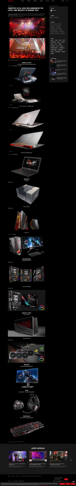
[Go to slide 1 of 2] (37, 470)
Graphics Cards (58, 27)
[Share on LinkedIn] (56, 17)
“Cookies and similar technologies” (43, 484)
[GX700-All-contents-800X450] (25, 103)
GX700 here (20, 65)
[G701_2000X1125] (27, 128)
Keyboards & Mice (61, 31)
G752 (17, 107)
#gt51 (64, 40)
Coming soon (62, 33)
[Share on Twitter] (53, 17)
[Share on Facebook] (51, 17)
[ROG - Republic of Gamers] (11, 1)
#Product (63, 51)
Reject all (68, 483)
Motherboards (53, 27)
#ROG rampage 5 (61, 47)
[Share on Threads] (58, 17)
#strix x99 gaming (53, 49)
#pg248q (52, 51)
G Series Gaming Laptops (54, 29)
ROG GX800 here (15, 65)
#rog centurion (57, 51)
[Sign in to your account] (67, 1)
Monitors (52, 33)
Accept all (73, 483)
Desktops (60, 29)
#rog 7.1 (52, 40)
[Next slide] (70, 460)
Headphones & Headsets (54, 31)
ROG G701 (14, 107)
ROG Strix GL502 (15, 154)
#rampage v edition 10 (54, 47)
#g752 (60, 40)
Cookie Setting (62, 483)
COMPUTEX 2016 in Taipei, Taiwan (13, 14)
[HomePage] (8, 476)
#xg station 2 (60, 49)
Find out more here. (10, 208)
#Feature (52, 53)
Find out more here (10, 288)
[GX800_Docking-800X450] (25, 84)
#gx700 (56, 40)
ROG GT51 (14, 234)
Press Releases (57, 33)
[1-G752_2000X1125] (27, 150)
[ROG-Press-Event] (27, 37)
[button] (66, 479)
